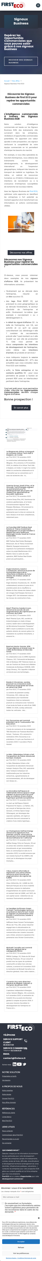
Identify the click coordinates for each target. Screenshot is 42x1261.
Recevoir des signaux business (21, 61)
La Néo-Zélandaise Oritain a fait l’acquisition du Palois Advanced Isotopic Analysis (20, 756)
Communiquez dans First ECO (12, 1135)
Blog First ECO (7, 1121)
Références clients (8, 1113)
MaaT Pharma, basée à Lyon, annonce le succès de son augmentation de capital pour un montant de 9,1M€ (21, 610)
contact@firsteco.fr (14, 1058)
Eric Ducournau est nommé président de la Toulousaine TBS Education (20, 722)
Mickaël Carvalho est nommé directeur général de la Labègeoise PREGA (19, 949)
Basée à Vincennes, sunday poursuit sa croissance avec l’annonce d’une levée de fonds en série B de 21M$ (19, 684)
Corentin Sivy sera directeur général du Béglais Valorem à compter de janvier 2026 (19, 983)
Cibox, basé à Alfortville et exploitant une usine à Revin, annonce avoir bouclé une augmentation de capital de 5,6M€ (18, 874)
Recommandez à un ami (10, 1139)
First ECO (33, 191)
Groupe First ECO (8, 1098)
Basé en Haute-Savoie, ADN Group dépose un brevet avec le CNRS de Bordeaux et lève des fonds (20, 649)
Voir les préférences (21, 1253)
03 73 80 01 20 (16, 1050)
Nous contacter (7, 1131)
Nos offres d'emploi (9, 1102)
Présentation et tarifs (9, 1076)
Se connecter (6, 1143)
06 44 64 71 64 (8, 1045)
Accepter (21, 1242)
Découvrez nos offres (21, 252)
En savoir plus (21, 407)
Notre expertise (7, 1090)
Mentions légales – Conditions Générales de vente (21, 1258)
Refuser (21, 1247)
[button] (39, 1218)
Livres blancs (6, 1117)
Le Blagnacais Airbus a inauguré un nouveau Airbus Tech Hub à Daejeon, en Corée (20, 453)
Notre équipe (6, 1094)
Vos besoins (6, 1080)
